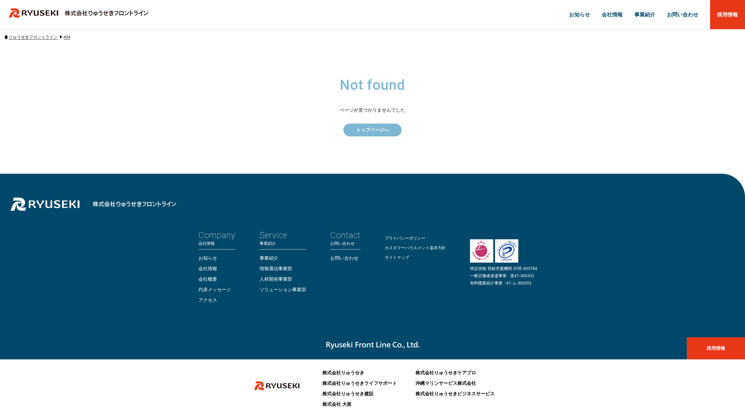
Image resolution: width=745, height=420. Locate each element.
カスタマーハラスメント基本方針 (415, 247)
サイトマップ (397, 257)
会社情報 (612, 14)
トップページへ (372, 129)
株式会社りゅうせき (343, 372)
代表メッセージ (214, 289)
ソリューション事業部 (283, 289)
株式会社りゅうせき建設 (348, 393)
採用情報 (727, 14)
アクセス (207, 300)
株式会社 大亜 (337, 404)
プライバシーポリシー (405, 238)
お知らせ (579, 14)
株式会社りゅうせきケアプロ (446, 372)
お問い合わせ (682, 14)
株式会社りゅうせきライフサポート (359, 383)
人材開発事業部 (276, 279)
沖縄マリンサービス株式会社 (446, 383)
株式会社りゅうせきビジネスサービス (455, 393)
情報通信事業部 (276, 268)
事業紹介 (644, 14)
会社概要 (207, 279)
